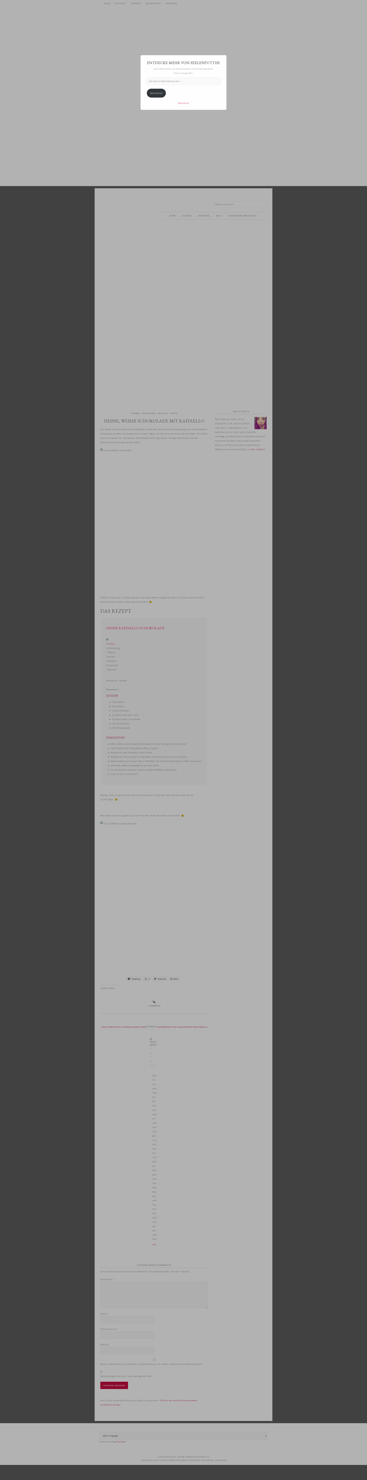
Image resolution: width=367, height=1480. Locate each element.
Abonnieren (156, 93)
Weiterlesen (183, 103)
